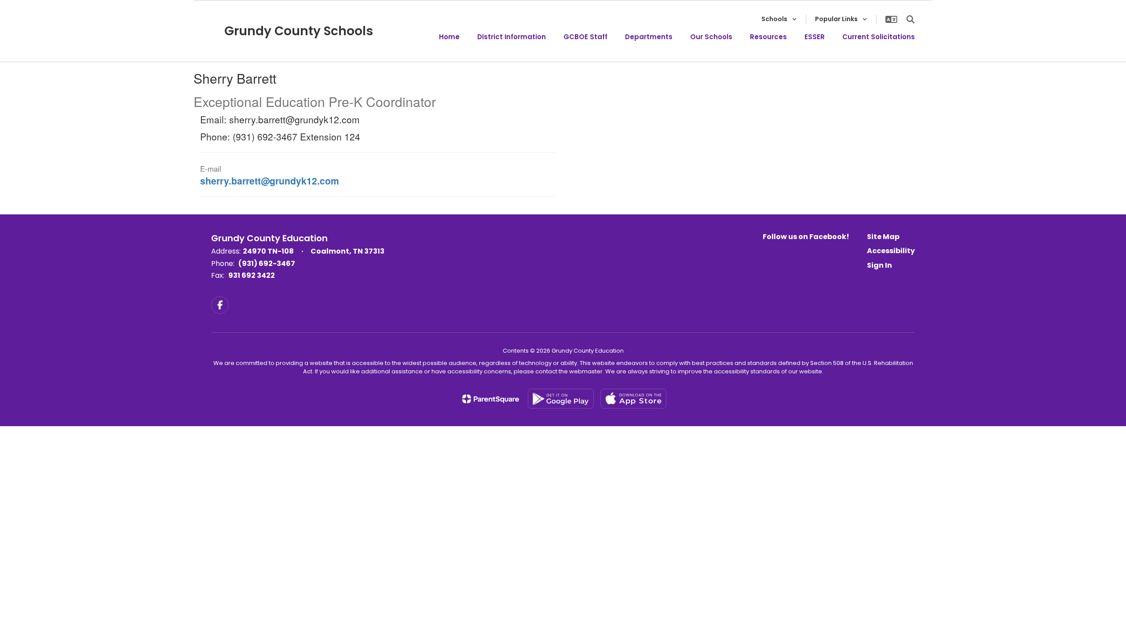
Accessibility (891, 251)
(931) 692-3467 (266, 263)
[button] (779, 19)
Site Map (883, 237)
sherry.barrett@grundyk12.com (269, 180)
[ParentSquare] (490, 398)
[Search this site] (910, 19)
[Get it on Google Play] (561, 399)
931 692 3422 (251, 275)
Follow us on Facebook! (806, 237)
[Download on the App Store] (633, 399)
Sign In (879, 265)
